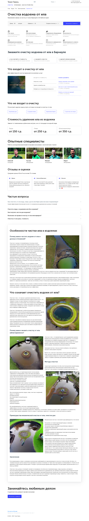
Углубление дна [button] (13, 111)
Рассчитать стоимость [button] (14, 496)
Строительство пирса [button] (70, 111)
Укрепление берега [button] (51, 111)
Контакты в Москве (12, 511)
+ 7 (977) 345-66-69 (75, 1)
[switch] (35, 1)
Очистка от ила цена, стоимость (18, 218)
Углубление (17, 5)
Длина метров (16, 23)
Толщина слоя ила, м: (51, 23)
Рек (16, 8)
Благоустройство (27, 5)
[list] (53, 2)
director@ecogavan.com (76, 2)
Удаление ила (29, 8)
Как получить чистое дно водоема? (19, 212)
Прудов (12, 8)
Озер (9, 8)
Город (52, 1)
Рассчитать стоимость (72, 23)
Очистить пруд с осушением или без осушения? (23, 209)
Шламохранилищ (21, 8)
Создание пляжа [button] (31, 111)
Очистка (10, 5)
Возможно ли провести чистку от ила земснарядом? (24, 215)
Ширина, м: (30, 23)
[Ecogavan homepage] (13, 2)
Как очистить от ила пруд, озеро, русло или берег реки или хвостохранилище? (33, 201)
